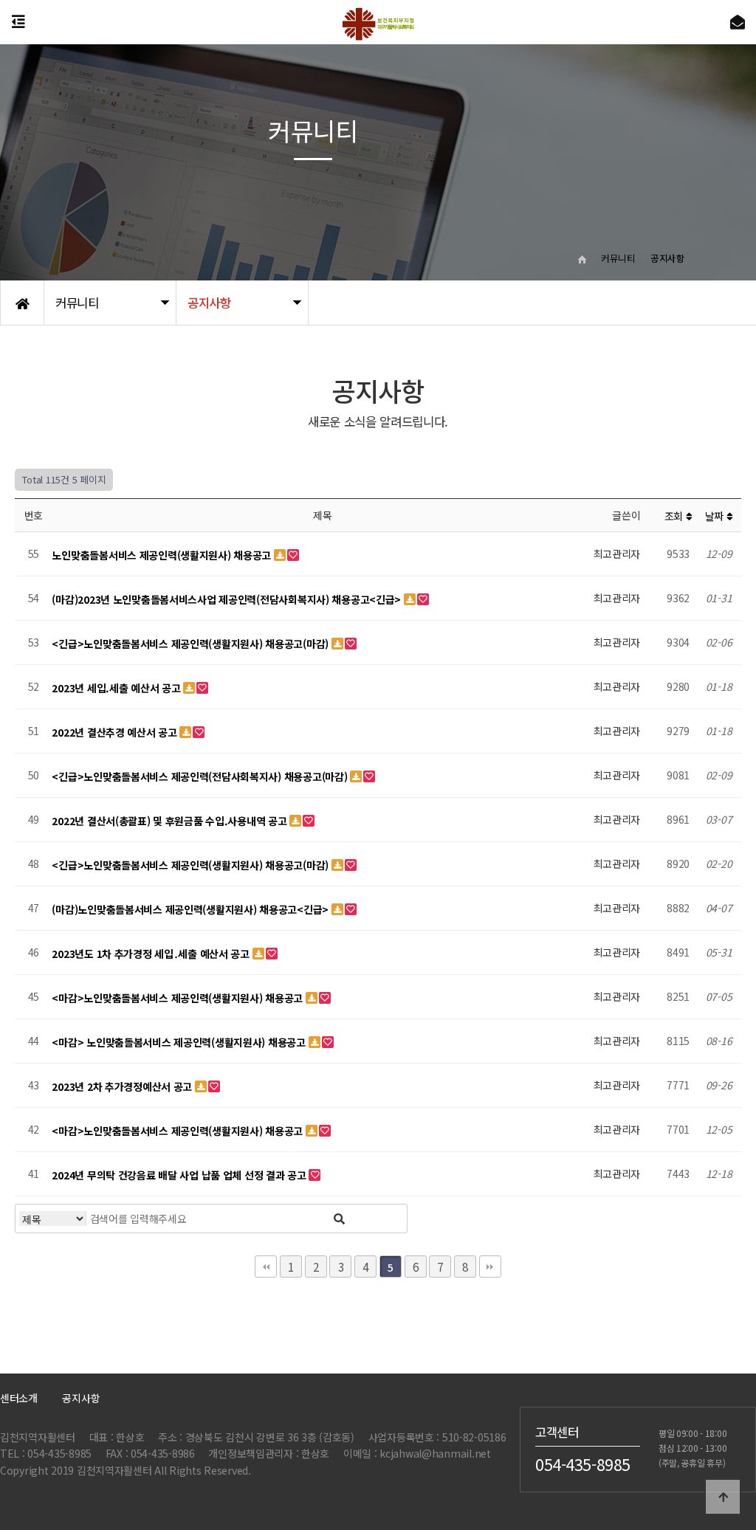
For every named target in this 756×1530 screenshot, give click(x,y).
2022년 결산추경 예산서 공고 (115, 732)
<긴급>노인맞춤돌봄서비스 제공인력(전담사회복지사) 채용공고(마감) (201, 776)
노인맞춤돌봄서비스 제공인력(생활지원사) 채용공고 (162, 555)
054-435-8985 (582, 1464)
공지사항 (81, 1398)
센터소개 (19, 1398)
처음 (266, 1266)
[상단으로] (722, 1496)
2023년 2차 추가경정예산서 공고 (123, 1086)
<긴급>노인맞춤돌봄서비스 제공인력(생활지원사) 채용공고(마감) (191, 643)
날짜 (715, 516)
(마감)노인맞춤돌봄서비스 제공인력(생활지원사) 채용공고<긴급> (191, 909)
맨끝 (490, 1266)
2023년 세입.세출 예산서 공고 (117, 687)
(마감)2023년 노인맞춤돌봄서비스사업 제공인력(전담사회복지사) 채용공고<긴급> (227, 599)
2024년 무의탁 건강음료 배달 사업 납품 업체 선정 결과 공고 (180, 1175)
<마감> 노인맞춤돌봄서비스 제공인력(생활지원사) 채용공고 (180, 1042)
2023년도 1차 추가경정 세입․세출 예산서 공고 (152, 953)
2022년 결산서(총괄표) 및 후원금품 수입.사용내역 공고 (170, 820)
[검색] (339, 1219)
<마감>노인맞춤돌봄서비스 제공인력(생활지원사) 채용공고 (178, 997)
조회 (675, 516)
